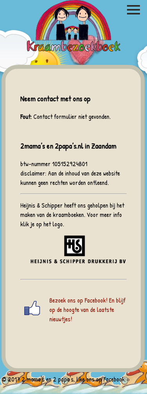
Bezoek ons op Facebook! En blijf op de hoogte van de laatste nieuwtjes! (87, 309)
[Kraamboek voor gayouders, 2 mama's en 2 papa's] (74, 50)
